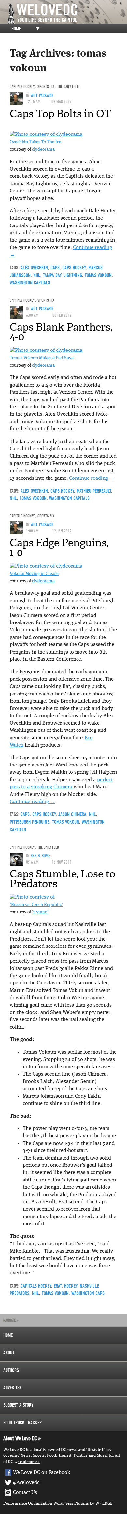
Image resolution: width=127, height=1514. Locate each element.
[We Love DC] (67, 13)
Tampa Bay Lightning (62, 275)
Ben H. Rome (40, 855)
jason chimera (72, 814)
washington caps (88, 1293)
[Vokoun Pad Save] (46, 350)
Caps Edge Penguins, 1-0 (59, 547)
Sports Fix (45, 86)
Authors (11, 1370)
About (8, 1353)
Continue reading (92, 478)
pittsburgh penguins (29, 822)
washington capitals (30, 283)
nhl (36, 275)
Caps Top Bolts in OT (60, 113)
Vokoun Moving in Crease (34, 574)
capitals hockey (22, 86)
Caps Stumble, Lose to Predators (62, 879)
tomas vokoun (98, 275)
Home (16, 29)
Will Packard (42, 95)
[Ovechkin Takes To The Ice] (46, 134)
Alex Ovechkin (34, 268)
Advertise (12, 1388)
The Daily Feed (68, 86)
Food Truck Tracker (22, 1423)
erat (58, 1286)
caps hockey (74, 268)
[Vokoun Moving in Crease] (46, 566)
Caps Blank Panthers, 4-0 (61, 332)
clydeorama (43, 149)
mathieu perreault (94, 491)
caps (55, 268)
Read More (27, 1462)
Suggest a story (18, 1405)
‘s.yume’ (40, 912)
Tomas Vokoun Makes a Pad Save (42, 358)
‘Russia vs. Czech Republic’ (36, 905)
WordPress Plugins (71, 1503)
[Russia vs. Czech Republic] (32, 897)
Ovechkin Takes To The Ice (35, 142)
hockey (70, 1286)
